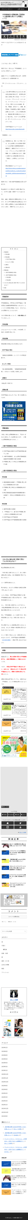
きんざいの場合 (10, 262)
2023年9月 (5, 1051)
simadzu (16, 1135)
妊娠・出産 (5, 953)
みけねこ (6, 1151)
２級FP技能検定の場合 (10, 272)
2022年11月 (5, 1078)
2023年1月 (5, 1070)
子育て (3, 945)
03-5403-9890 (6, 640)
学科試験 (7, 254)
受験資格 (6, 270)
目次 (12, 248)
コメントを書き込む (14, 916)
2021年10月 (5, 1112)
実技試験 (7, 257)
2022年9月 (5, 1085)
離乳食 (5, 949)
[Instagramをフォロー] (7, 827)
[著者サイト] (7, 823)
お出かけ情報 (5, 964)
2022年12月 (5, 1074)
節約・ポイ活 (6, 806)
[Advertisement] (14, 227)
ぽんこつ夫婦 (14, 1000)
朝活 (3, 968)
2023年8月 (5, 1055)
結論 (5, 287)
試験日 (6, 264)
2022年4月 (5, 1093)
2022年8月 (5, 1089)
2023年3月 (5, 1066)
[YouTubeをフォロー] (20, 827)
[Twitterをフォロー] (20, 823)
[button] (25, 931)
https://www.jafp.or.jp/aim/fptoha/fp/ (15, 129)
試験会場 (7, 267)
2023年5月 (5, 1062)
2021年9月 (5, 1116)
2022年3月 (5, 1097)
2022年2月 (5, 1101)
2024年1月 (5, 1047)
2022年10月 (5, 1081)
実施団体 (6, 252)
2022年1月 (5, 1104)
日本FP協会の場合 (10, 259)
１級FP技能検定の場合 (10, 275)
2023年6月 (5, 1059)
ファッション (5, 972)
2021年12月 (5, 1108)
